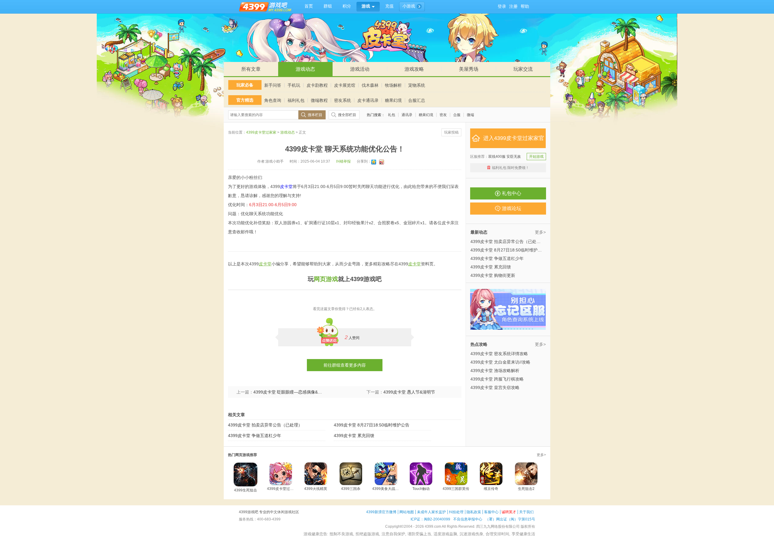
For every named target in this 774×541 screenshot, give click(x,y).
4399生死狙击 (245, 490)
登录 (502, 6)
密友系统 (342, 100)
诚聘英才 (509, 512)
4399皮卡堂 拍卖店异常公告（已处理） (265, 425)
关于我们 (526, 512)
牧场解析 (393, 85)
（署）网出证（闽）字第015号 (510, 519)
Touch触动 (421, 489)
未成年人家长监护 (431, 512)
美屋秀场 (468, 69)
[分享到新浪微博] (382, 162)
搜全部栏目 (347, 115)
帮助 (525, 6)
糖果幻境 (393, 100)
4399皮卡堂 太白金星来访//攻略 (500, 362)
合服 (456, 115)
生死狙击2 (526, 489)
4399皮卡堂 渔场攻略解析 (494, 370)
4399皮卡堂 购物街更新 (492, 275)
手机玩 (294, 85)
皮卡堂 (286, 186)
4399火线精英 (315, 489)
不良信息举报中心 (467, 519)
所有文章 (251, 69)
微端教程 (319, 100)
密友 (443, 115)
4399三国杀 (350, 489)
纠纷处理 (456, 512)
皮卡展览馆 (344, 85)
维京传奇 (491, 489)
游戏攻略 (414, 69)
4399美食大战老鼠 (385, 489)
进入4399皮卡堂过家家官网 (513, 141)
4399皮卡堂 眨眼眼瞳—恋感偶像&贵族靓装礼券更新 (288, 392)
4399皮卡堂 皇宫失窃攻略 (494, 387)
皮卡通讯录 (368, 100)
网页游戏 (326, 279)
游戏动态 (305, 69)
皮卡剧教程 (317, 85)
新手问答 (272, 85)
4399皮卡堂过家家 (261, 132)
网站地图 (406, 512)
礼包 (391, 115)
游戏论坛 (511, 208)
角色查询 (272, 100)
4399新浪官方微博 (381, 512)
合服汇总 (416, 100)
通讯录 (407, 115)
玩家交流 (523, 69)
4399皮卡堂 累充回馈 (354, 435)
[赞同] (329, 330)
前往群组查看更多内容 (345, 365)
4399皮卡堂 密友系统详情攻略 (499, 353)
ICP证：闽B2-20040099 (430, 519)
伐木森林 (370, 85)
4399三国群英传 (456, 489)
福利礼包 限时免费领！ (510, 168)
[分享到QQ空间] (374, 162)
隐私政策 (474, 512)
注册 (513, 6)
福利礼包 (296, 100)
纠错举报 (343, 161)
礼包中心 (511, 193)
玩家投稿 (451, 132)
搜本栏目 (315, 115)
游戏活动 (359, 69)
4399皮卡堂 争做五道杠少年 (254, 435)
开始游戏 (536, 156)
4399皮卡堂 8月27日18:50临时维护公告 (371, 425)
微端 (470, 115)
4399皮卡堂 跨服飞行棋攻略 (497, 379)
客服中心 (491, 512)
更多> (540, 232)
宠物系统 (416, 85)
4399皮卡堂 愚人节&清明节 (409, 392)
